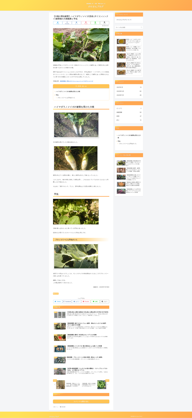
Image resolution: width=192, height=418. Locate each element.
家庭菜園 (56, 293)
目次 (79, 86)
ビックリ (129, 108)
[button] (141, 27)
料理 (129, 116)
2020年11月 (129, 95)
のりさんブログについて (124, 19)
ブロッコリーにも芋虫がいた (66, 97)
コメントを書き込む (81, 401)
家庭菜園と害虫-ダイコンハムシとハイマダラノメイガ (76, 81)
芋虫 (57, 95)
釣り (129, 120)
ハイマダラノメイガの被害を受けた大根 (68, 91)
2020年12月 (129, 91)
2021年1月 (129, 87)
